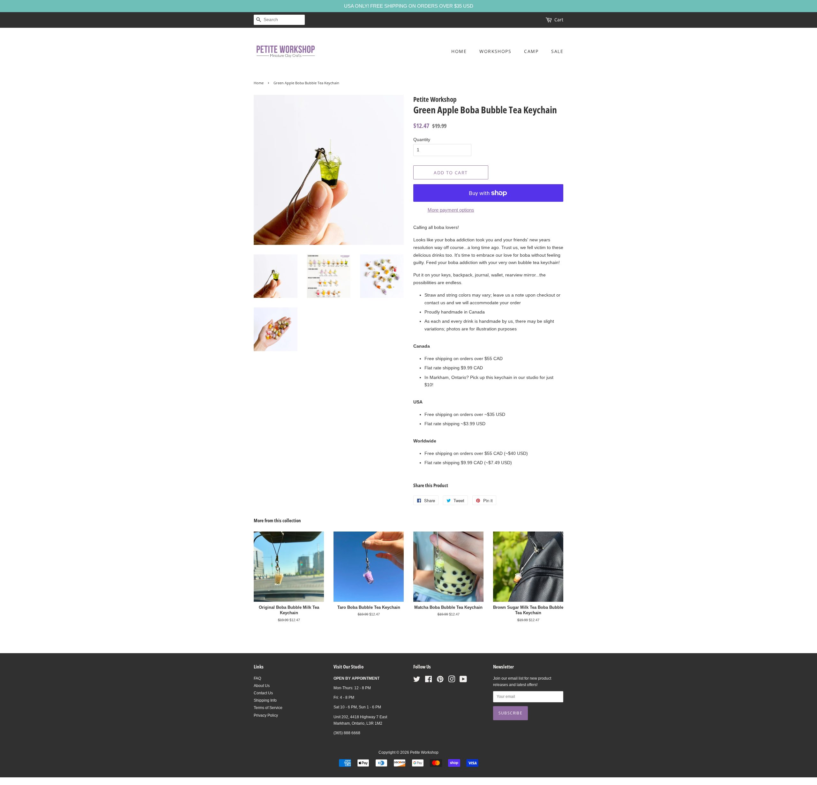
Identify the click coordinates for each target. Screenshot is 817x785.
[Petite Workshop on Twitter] (416, 680)
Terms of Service (268, 708)
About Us (262, 685)
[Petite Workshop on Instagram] (451, 680)
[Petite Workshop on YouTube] (463, 680)
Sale (557, 51)
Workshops (495, 51)
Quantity (421, 139)
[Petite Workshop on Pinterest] (440, 680)
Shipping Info (265, 700)
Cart (558, 20)
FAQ (257, 678)
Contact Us (263, 693)
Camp (531, 51)
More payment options (451, 210)
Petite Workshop (424, 752)
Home (459, 51)
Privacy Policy (266, 715)
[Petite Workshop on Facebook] (428, 680)
